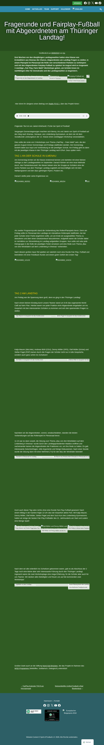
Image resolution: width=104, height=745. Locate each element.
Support (55, 9)
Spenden (77, 3)
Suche (100, 9)
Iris (64, 53)
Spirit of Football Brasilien (43, 728)
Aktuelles (37, 9)
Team (46, 9)
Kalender (65, 9)
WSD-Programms (22, 668)
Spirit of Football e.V (61, 728)
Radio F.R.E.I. (54, 104)
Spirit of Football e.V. (9, 10)
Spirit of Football (52, 728)
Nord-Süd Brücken (50, 666)
